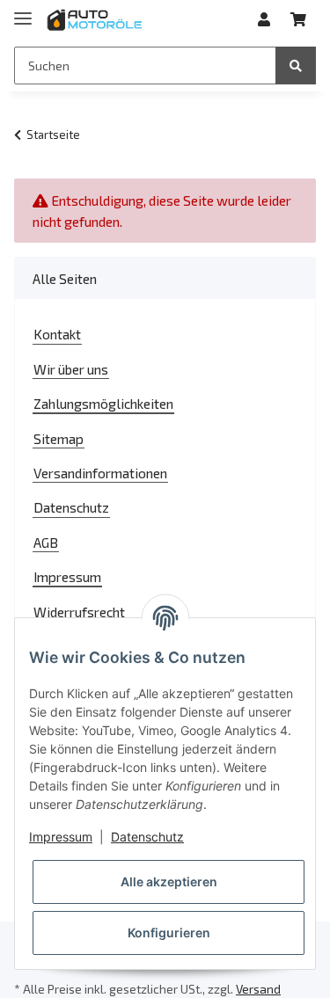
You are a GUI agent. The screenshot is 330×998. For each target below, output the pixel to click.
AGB (45, 542)
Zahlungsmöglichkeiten (103, 403)
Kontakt (57, 333)
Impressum (67, 576)
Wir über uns (70, 369)
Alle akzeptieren (169, 881)
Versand (258, 988)
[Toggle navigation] (23, 11)
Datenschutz (71, 507)
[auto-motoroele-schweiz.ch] (95, 20)
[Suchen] (295, 65)
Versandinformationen (100, 472)
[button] (264, 19)
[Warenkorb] (298, 19)
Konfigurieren (169, 932)
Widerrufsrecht (79, 611)
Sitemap (58, 438)
